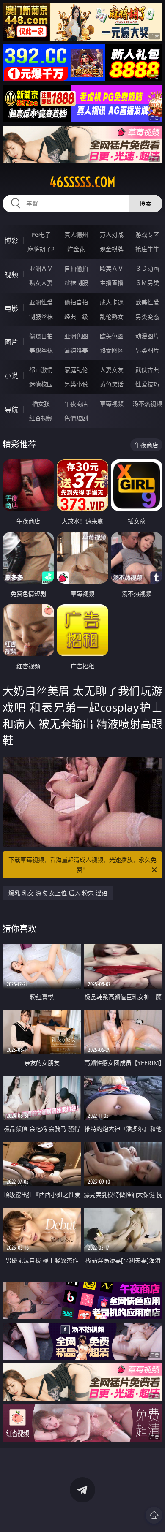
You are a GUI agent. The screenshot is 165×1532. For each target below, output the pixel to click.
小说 (11, 375)
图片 (11, 342)
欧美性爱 (147, 302)
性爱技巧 (147, 384)
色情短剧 (76, 418)
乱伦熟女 (112, 316)
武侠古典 (147, 370)
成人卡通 (112, 302)
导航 (11, 409)
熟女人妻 (41, 283)
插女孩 (41, 403)
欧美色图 (112, 336)
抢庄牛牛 (147, 249)
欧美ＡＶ (112, 268)
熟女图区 (112, 350)
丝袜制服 (76, 283)
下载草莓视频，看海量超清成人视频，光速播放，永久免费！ (82, 865)
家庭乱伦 (76, 370)
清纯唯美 (76, 350)
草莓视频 (112, 403)
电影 (11, 308)
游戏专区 (147, 235)
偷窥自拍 (41, 336)
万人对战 (112, 235)
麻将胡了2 (41, 249)
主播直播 (112, 283)
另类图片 (147, 350)
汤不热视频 (147, 403)
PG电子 (41, 235)
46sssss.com (83, 182)
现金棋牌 (112, 249)
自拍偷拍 (76, 268)
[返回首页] (154, 1515)
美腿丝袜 (41, 350)
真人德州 (76, 235)
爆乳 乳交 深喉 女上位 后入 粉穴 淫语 (57, 893)
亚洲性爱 (41, 302)
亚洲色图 (76, 336)
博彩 (11, 240)
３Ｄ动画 (147, 268)
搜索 (145, 203)
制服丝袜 (41, 316)
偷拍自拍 (76, 302)
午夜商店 (76, 403)
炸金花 (76, 249)
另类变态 (147, 316)
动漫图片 (147, 336)
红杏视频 (41, 418)
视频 (11, 274)
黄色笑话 (112, 384)
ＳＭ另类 (147, 283)
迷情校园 (41, 384)
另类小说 (76, 384)
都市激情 (41, 370)
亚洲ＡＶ (41, 268)
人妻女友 (112, 370)
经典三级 (76, 316)
